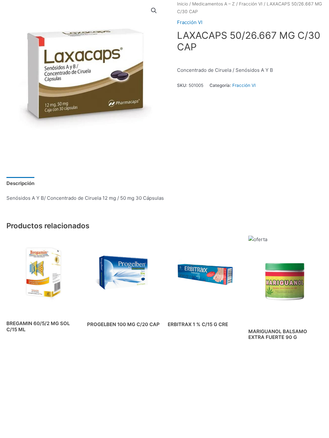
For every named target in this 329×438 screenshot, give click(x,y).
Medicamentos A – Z (213, 3)
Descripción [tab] (20, 183)
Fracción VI (250, 3)
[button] (154, 10)
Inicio (182, 3)
